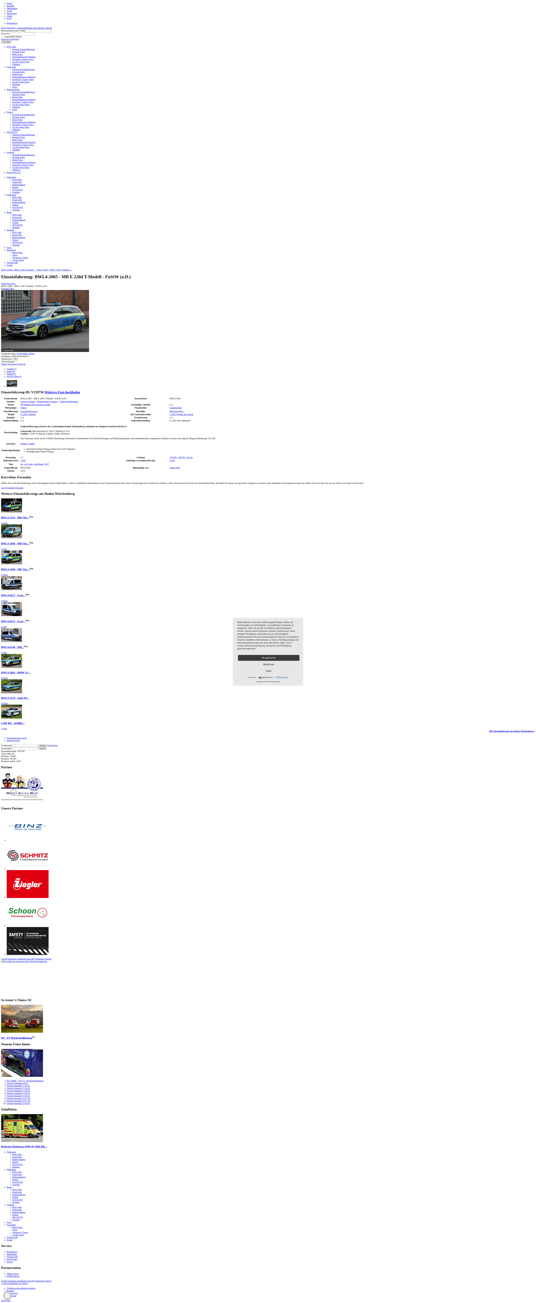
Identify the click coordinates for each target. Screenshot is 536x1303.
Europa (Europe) (28, 401)
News (14, 87)
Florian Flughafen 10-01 (17, 1083)
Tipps (14, 255)
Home (9, 3)
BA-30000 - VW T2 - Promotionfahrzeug (25, 1081)
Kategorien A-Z (14, 172)
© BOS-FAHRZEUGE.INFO (14, 1283)
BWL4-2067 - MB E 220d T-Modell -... (54, 270)
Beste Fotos (17, 54)
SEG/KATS (12, 132)
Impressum (12, 13)
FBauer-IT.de (13, 1274)
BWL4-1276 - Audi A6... (15, 698)
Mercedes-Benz (176, 411)
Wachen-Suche (13, 740)
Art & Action (18, 260)
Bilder (25, 354)
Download (12, 364)
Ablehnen (268, 664)
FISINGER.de (13, 1276)
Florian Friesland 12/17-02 (18, 1098)
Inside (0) (11, 371)
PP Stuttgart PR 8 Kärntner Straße (35, 404)
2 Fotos (4, 523)
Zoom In (21, 364)
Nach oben (6, 1300)
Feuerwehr (11, 67)
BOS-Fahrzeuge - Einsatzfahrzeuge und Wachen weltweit (26, 28)
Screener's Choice (20, 257)
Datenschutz (12, 1293)
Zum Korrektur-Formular (12, 488)
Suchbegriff (6, 745)
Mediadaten (12, 8)
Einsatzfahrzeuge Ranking (23, 57)
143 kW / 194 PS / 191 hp (181, 457)
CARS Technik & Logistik (181, 414)
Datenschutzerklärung (272, 681)
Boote (9, 212)
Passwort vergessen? (10, 39)
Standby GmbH (27, 444)
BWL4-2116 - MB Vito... (15, 517)
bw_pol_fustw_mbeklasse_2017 (35, 464)
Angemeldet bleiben (13, 36)
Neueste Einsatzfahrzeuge (23, 49)
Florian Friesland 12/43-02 (18, 1103)
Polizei (10, 112)
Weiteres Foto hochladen (62, 392)
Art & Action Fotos (20, 62)
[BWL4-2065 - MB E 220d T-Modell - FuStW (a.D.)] (12, 386)
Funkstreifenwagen (29, 411)
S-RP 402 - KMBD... (13, 723)
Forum (10, 265)
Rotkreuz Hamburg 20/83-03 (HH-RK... (24, 1146)
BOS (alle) (11, 47)
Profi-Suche (52, 745)
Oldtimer (16, 64)
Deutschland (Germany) (47, 401)
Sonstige (10, 152)
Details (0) (11, 374)
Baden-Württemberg (69, 401)
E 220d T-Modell (28, 414)
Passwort (5, 33)
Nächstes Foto (7, 288)
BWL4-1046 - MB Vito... (15, 569)
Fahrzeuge (11, 177)
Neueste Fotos (18, 52)
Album (31, 354)
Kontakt (10, 6)
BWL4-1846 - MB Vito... (15, 543)
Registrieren (12, 23)
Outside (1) (12, 369)
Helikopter (11, 195)
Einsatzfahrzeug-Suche (17, 738)
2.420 (172, 460)
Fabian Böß (175, 468)
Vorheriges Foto (8, 283)
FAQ (9, 18)
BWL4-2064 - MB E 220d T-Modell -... (18, 270)
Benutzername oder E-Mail (13, 30)
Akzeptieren (269, 657)
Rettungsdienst (13, 89)
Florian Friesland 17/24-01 (18, 1086)
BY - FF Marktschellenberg (16, 1037)
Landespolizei (176, 408)
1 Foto (4, 549)
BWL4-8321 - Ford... (13, 621)
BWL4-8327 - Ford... (13, 595)
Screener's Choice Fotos (23, 59)
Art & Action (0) (14, 376)
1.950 (23, 460)
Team (9, 16)
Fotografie (11, 250)
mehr (269, 670)
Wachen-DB (12, 262)
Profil (19, 354)
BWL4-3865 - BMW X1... (16, 672)
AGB (9, 11)
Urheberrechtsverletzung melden (21, 1288)
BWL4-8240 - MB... (12, 647)
